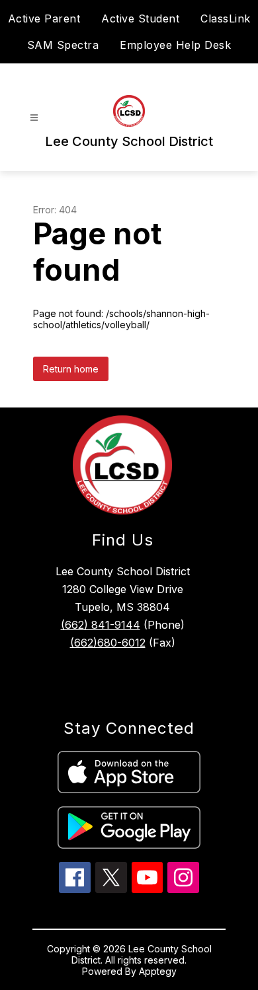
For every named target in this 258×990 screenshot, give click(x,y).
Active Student (140, 18)
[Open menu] (34, 117)
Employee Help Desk (175, 45)
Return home (71, 368)
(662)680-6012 (108, 642)
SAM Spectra (63, 45)
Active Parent (44, 18)
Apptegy (158, 971)
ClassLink (225, 18)
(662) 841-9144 (100, 624)
